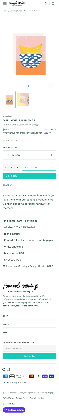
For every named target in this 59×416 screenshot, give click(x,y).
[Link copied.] (23, 192)
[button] (46, 3)
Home (5, 11)
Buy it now (11, 175)
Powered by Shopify (45, 393)
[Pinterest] (18, 192)
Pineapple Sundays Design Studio (23, 393)
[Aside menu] (6, 3)
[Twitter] (7, 192)
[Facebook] (12, 192)
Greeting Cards (16, 11)
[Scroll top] (55, 412)
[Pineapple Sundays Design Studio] (17, 3)
